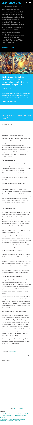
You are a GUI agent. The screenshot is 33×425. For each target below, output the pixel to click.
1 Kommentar (11, 101)
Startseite (5, 47)
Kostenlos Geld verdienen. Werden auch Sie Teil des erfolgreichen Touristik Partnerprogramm (17, 414)
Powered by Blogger (17, 408)
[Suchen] (26, 3)
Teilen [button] (4, 101)
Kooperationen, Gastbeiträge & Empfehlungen (12, 419)
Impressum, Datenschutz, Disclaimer (10, 420)
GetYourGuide (12, 351)
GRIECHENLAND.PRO (11, 3)
